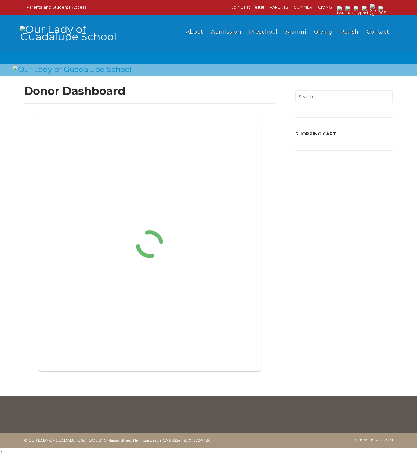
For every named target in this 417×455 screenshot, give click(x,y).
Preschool (263, 31)
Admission (226, 31)
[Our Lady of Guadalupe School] (75, 42)
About (194, 31)
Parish (349, 31)
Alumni (295, 31)
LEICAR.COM (381, 439)
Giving (323, 31)
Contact (378, 31)
